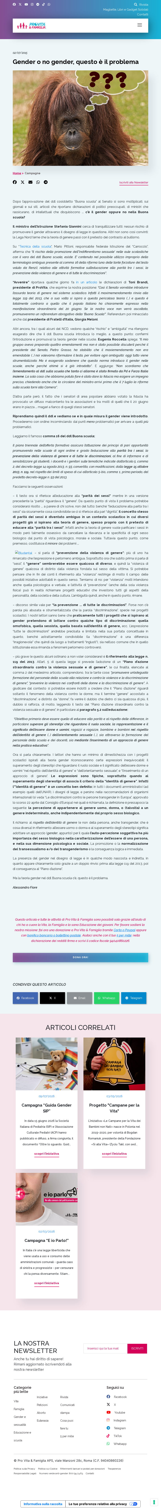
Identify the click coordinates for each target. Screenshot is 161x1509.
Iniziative (42, 1397)
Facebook (27, 998)
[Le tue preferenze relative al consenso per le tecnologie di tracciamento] (154, 1502)
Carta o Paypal (124, 930)
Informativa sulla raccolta (43, 1504)
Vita (16, 1401)
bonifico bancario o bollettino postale (54, 935)
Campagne (32, 173)
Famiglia (19, 1409)
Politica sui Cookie (47, 1468)
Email (82, 998)
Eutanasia (42, 1420)
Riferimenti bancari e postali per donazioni (82, 1468)
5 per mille (124, 935)
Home (17, 173)
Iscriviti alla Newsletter (133, 182)
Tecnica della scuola (35, 246)
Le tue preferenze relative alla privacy (98, 1504)
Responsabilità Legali (25, 1473)
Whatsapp (108, 998)
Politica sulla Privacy (24, 1468)
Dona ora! (80, 957)
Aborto (41, 1412)
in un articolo (86, 282)
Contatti (142, 14)
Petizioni (42, 1405)
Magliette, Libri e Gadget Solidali (125, 9)
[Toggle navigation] (139, 24)
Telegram (136, 998)
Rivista (143, 4)
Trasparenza (114, 1468)
